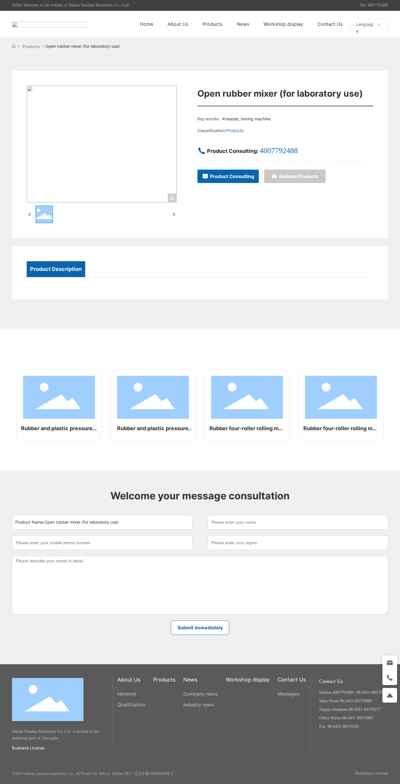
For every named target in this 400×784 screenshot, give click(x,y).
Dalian (117, 773)
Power (87, 773)
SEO (128, 773)
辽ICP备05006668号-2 (153, 773)
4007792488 (279, 150)
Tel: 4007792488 (374, 5)
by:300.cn (101, 773)
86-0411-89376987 (358, 718)
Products (31, 46)
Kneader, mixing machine (247, 118)
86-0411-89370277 (364, 709)
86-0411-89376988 (372, 692)
